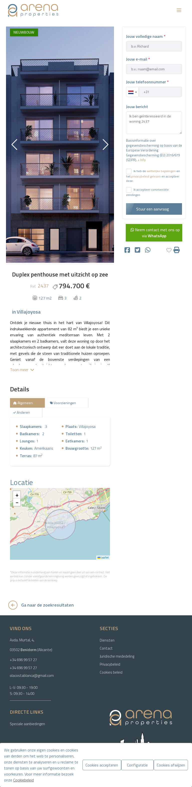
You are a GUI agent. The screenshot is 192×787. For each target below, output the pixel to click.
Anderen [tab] (23, 412)
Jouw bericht (137, 107)
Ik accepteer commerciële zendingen (147, 192)
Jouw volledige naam (146, 36)
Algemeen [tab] (25, 402)
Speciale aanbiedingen (27, 724)
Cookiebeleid (23, 780)
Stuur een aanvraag (153, 209)
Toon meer (19, 370)
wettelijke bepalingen (161, 171)
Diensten (107, 640)
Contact (106, 648)
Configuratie (137, 765)
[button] (105, 144)
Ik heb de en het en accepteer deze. (153, 176)
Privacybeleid (110, 664)
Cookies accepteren (102, 765)
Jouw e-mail (138, 59)
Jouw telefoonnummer (147, 82)
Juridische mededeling (117, 656)
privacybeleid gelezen (146, 176)
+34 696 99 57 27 (23, 660)
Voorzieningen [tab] (64, 402)
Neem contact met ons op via (157, 233)
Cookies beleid (111, 672)
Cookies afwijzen (171, 765)
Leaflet (104, 558)
